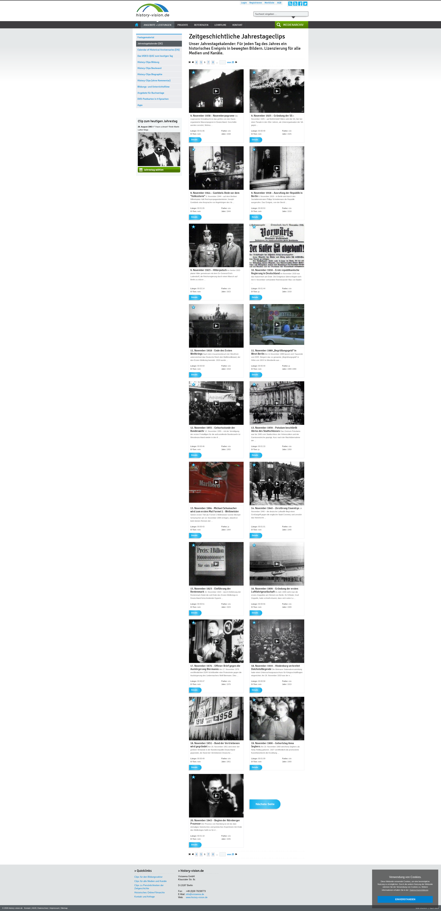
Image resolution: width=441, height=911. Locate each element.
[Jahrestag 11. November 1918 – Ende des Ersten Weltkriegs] (216, 347)
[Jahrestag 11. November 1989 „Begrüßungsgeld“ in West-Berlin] (277, 344)
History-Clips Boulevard (149, 68)
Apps (139, 105)
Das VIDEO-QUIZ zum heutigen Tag (155, 55)
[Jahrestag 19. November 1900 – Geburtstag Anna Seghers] (277, 740)
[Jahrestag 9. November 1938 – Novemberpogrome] (216, 112)
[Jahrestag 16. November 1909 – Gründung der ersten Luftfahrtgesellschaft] (277, 585)
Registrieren (255, 2)
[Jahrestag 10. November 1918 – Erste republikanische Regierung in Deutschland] (277, 266)
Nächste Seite (265, 804)
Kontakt (27, 908)
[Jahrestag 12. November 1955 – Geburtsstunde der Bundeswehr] (216, 424)
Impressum (54, 908)
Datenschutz (43, 908)
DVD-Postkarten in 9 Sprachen (153, 98)
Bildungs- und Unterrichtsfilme (153, 86)
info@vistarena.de (195, 894)
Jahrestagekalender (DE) (150, 43)
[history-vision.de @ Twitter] (305, 4)
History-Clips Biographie (149, 74)
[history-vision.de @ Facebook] (300, 4)
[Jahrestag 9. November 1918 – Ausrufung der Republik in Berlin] (277, 189)
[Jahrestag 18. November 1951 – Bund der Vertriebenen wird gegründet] (216, 740)
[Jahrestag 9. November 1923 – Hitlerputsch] (216, 266)
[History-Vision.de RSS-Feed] (290, 4)
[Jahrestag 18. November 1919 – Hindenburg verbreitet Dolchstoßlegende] (277, 662)
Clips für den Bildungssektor (148, 877)
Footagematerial (145, 37)
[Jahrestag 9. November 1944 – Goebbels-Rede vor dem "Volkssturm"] (216, 189)
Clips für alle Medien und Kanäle (150, 881)
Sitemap (64, 908)
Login (244, 2)
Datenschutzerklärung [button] (419, 890)
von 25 (230, 62)
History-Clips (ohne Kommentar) (154, 80)
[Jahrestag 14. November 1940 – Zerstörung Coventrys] (277, 505)
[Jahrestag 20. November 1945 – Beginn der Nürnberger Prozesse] (216, 817)
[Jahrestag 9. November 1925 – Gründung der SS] (277, 112)
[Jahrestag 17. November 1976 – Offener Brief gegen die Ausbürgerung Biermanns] (216, 662)
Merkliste (269, 2)
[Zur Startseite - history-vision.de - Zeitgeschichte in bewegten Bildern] (151, 16)
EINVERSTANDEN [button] (405, 899)
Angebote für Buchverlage (150, 92)
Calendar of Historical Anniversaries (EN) (158, 49)
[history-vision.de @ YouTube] (295, 4)
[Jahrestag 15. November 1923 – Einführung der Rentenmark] (216, 585)
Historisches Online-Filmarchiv (149, 892)
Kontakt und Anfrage (144, 896)
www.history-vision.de (196, 897)
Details (194, 140)
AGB (279, 2)
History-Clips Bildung (148, 62)
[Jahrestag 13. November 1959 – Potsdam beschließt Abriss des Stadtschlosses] (277, 424)
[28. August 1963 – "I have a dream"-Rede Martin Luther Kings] (159, 165)
